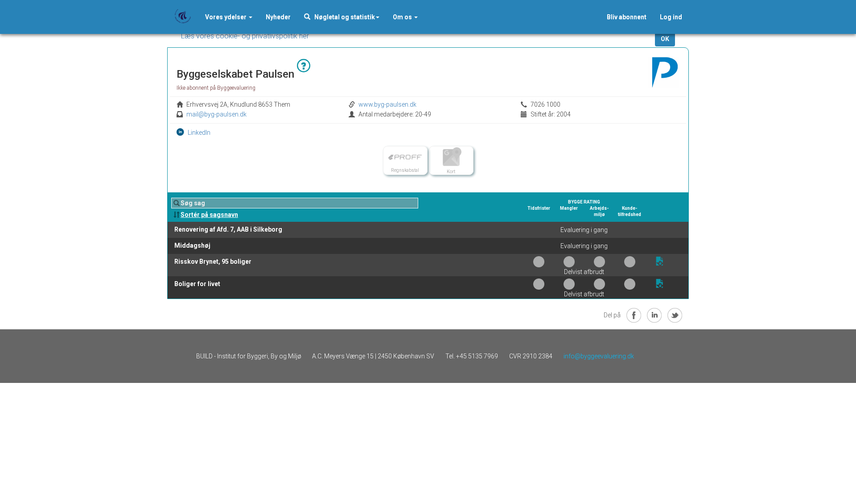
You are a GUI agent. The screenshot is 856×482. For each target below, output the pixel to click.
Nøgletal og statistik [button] (342, 17)
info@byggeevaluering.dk (599, 356)
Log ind (671, 17)
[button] (278, 17)
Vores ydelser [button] (226, 17)
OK (665, 38)
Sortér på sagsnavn (209, 214)
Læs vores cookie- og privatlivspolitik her (245, 36)
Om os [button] (403, 17)
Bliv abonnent (626, 17)
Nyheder (278, 17)
